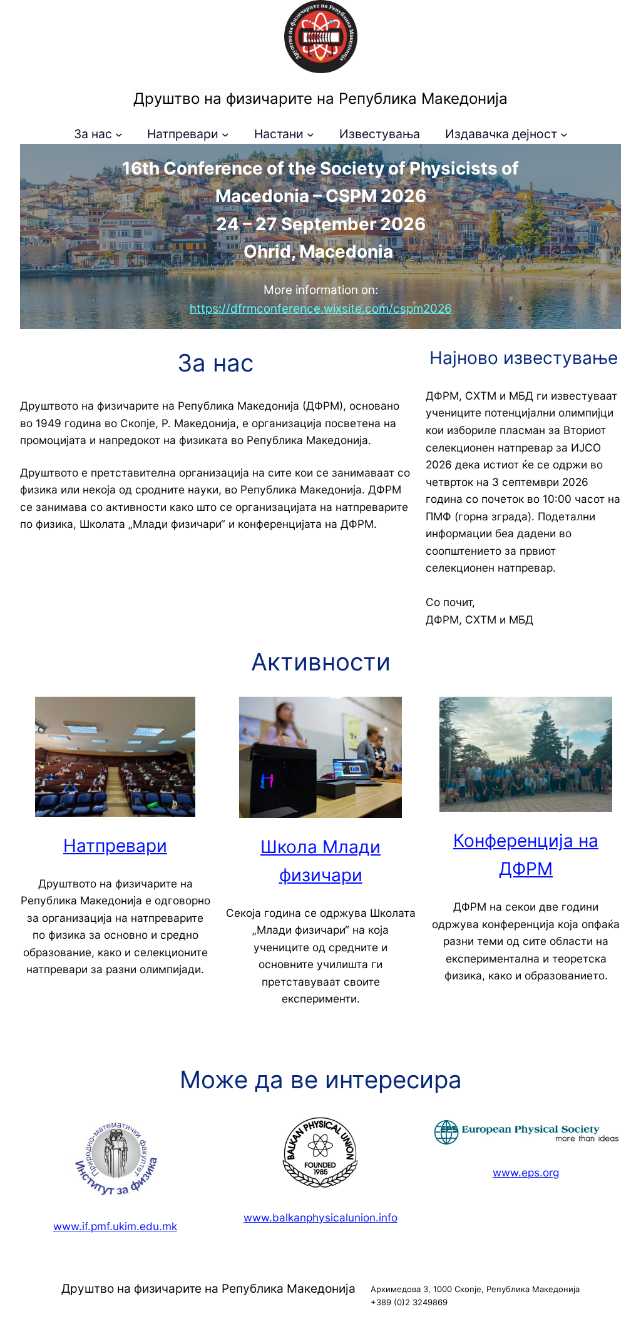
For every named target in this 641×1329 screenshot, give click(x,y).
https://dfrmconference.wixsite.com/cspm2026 (321, 308)
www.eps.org (526, 1172)
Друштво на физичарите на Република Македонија (320, 98)
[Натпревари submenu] (225, 134)
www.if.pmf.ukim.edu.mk (115, 1226)
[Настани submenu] (310, 134)
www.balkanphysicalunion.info (320, 1217)
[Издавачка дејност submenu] (564, 134)
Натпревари (115, 845)
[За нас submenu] (119, 134)
